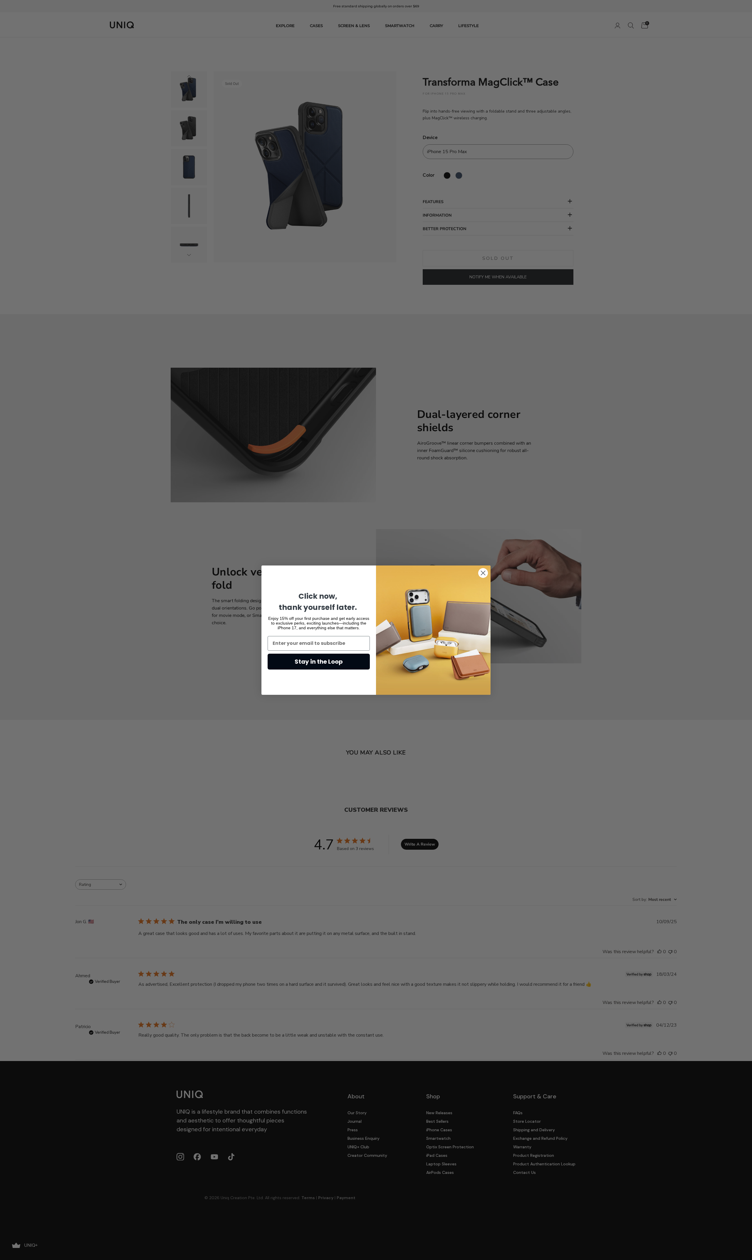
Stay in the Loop (319, 661)
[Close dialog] (483, 573)
